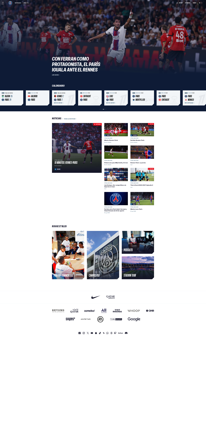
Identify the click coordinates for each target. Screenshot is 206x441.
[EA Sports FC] (100, 319)
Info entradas (189, 103)
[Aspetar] (86, 319)
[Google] (134, 319)
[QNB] (150, 311)
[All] (104, 311)
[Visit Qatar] (74, 311)
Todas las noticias (69, 118)
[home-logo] (10, 3)
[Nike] (95, 297)
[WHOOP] (134, 311)
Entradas (187, 3)
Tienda (194, 3)
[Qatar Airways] (110, 297)
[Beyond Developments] (58, 311)
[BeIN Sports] (116, 319)
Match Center (58, 103)
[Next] (152, 98)
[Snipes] (70, 319)
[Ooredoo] (89, 311)
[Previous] (54, 98)
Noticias (18, 2)
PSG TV (26, 2)
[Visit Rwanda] (117, 311)
